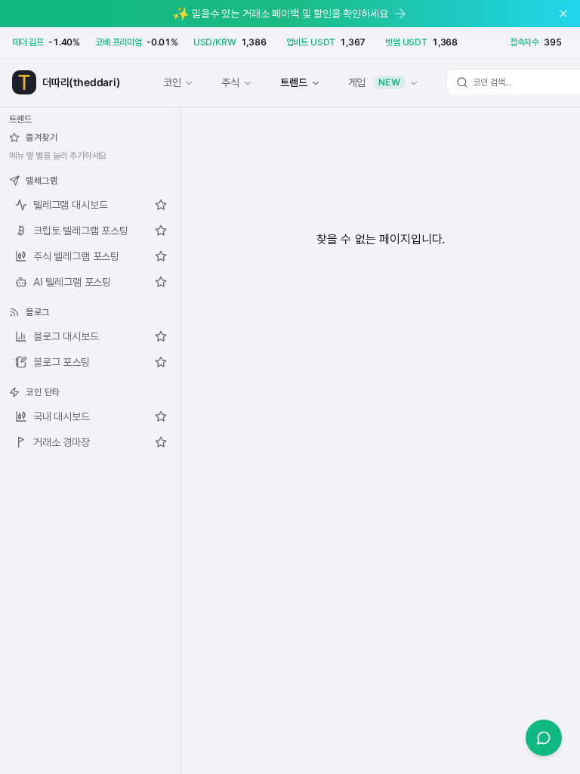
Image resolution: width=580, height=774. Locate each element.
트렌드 (293, 82)
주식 (230, 82)
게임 (374, 82)
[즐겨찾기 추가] (160, 204)
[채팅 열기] (544, 738)
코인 (172, 82)
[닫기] (563, 13)
